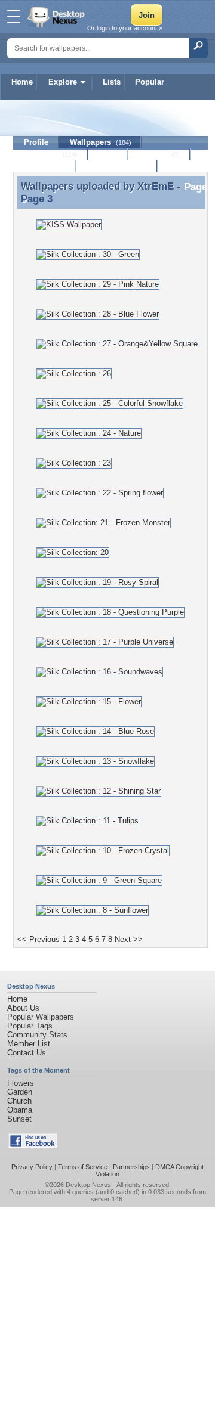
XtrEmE (155, 186)
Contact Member (117, 166)
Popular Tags (30, 1025)
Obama (19, 1109)
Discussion (44, 166)
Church (19, 1100)
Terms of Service (83, 1166)
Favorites (51, 154)
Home (22, 82)
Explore (62, 82)
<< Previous (38, 939)
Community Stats (37, 1034)
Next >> (129, 939)
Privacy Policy (32, 1166)
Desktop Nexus (88, 1184)
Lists (112, 82)
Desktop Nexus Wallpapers (57, 16)
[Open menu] (13, 16)
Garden (19, 1092)
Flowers (20, 1083)
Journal (159, 154)
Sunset (19, 1118)
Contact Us (26, 1052)
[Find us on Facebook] (32, 1145)
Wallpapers (100, 142)
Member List (28, 1043)
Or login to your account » (124, 28)
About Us (23, 1007)
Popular (149, 82)
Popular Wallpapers (40, 1016)
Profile (36, 142)
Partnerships (131, 1166)
